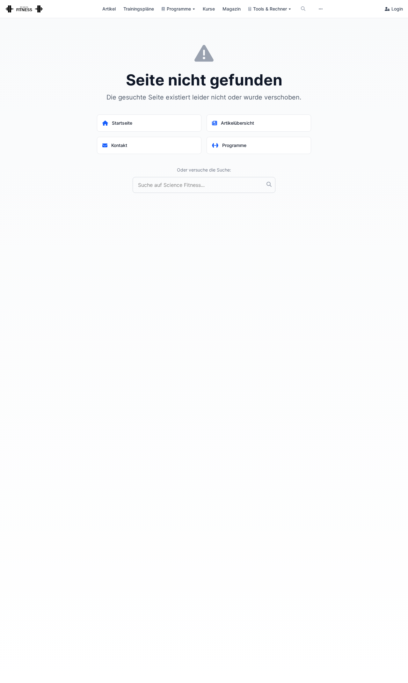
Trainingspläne (138, 8)
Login (397, 8)
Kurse (209, 8)
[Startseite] (24, 8)
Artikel (109, 8)
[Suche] (303, 9)
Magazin (231, 8)
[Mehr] (321, 9)
